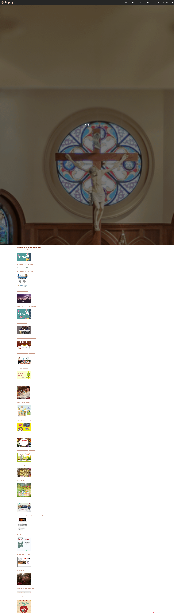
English (155, 612)
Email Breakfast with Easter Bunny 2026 (27, 306)
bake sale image (21, 465)
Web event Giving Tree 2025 (24, 368)
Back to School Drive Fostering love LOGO (27, 597)
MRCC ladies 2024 (21, 500)
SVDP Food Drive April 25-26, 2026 (25, 264)
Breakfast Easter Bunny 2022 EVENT (26, 450)
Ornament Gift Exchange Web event (26, 353)
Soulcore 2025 (20, 570)
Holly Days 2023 (21, 534)
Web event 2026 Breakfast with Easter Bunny (28, 249)
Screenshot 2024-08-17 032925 (24, 435)
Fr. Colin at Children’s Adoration (25, 383)
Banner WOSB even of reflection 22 (25, 588)
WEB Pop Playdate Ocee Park (24, 420)
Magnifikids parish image (23, 402)
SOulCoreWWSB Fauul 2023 (23, 554)
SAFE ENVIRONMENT (167, 2)
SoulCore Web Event (22, 323)
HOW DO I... (132, 2)
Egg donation (20, 480)
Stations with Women (22, 291)
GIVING (159, 2)
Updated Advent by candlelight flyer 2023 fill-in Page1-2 (30, 515)
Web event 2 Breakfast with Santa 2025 (26, 338)
